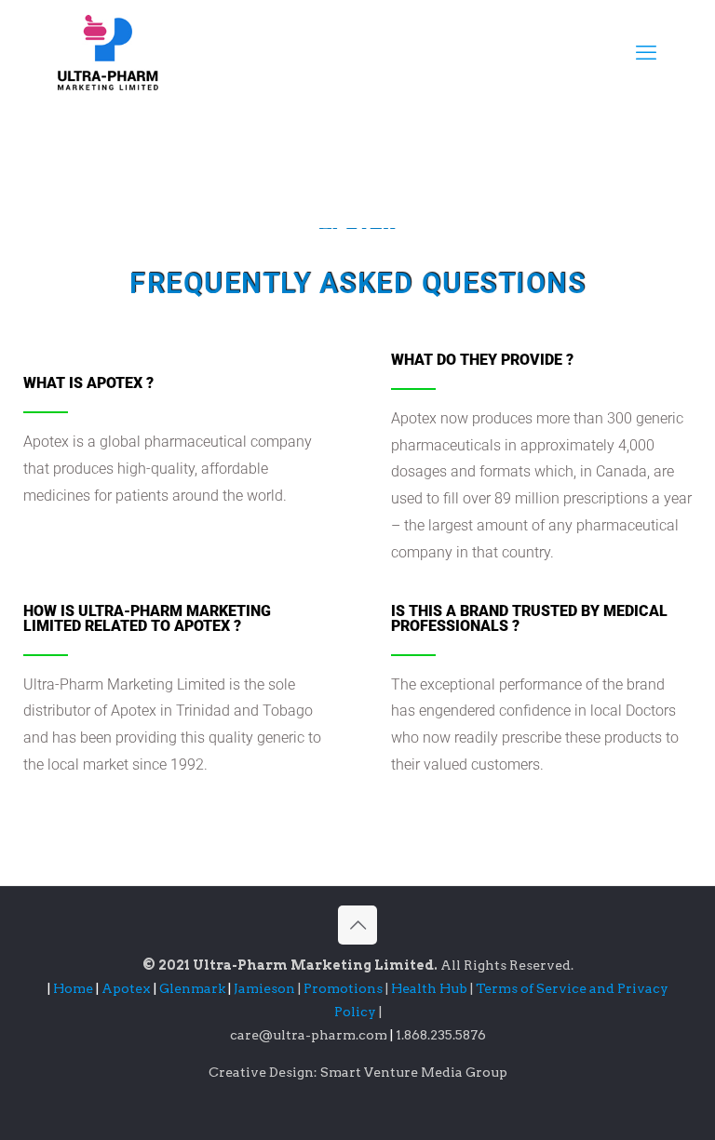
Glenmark (193, 988)
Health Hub (430, 988)
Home (73, 988)
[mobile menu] (646, 52)
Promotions (344, 988)
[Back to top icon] (357, 925)
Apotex (128, 988)
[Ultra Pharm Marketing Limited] (108, 51)
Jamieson (266, 988)
